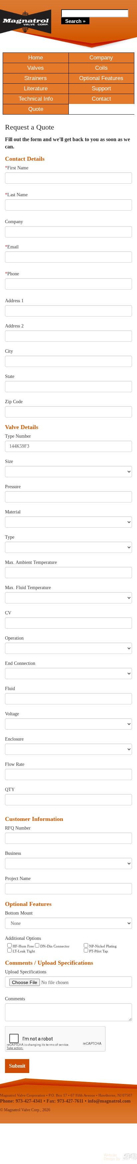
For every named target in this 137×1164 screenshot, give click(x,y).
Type (9, 537)
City (9, 351)
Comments (15, 998)
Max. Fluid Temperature (28, 587)
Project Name (18, 878)
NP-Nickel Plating (102, 946)
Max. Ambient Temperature (31, 562)
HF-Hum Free (23, 946)
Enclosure (14, 739)
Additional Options (23, 938)
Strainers (35, 78)
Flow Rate (14, 764)
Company (101, 57)
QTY (10, 789)
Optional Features (101, 78)
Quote (35, 109)
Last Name (16, 194)
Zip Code (14, 401)
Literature (36, 88)
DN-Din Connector (54, 946)
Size (9, 461)
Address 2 (14, 325)
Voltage (12, 713)
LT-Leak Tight (23, 951)
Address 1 (14, 300)
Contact (101, 99)
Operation (14, 638)
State (9, 376)
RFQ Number (18, 828)
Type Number (18, 436)
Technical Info (36, 99)
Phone (12, 273)
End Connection (20, 663)
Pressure (13, 486)
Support (101, 88)
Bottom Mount (19, 913)
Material (13, 511)
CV (8, 612)
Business (13, 853)
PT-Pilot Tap (98, 951)
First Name (16, 167)
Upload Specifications (25, 971)
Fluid (10, 688)
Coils (101, 68)
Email (12, 246)
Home (35, 57)
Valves (35, 68)
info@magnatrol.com (109, 1101)
